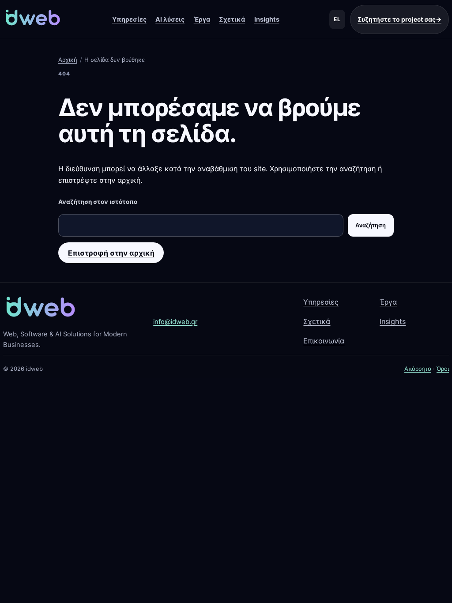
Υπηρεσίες (129, 19)
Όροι (443, 368)
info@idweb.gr (175, 322)
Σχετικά (232, 19)
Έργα (202, 19)
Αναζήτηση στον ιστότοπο (97, 201)
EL (337, 19)
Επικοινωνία (323, 340)
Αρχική (67, 59)
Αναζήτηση (370, 225)
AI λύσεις (170, 19)
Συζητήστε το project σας (399, 19)
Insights (266, 19)
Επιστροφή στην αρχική (111, 253)
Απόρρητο (417, 368)
